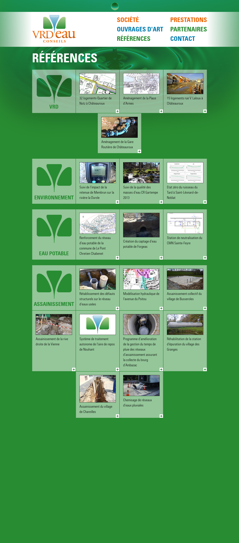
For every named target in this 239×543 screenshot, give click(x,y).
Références (133, 39)
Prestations (188, 20)
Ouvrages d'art (140, 29)
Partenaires (188, 29)
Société (128, 20)
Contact (182, 39)
